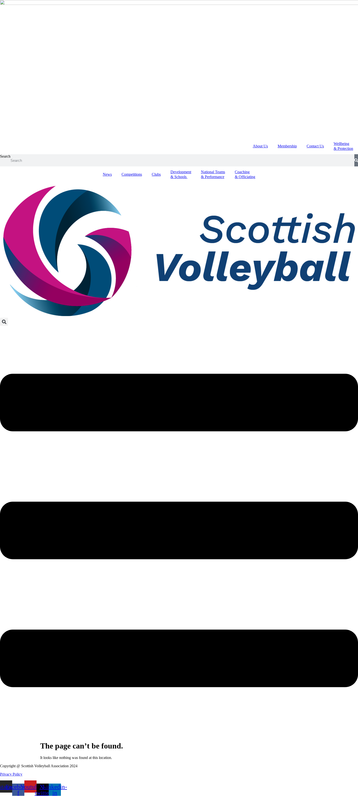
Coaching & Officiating (245, 174)
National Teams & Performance (213, 174)
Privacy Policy (11, 774)
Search (5, 156)
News (107, 174)
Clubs (156, 174)
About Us (260, 146)
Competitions (132, 174)
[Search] (356, 160)
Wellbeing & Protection (343, 146)
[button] (4, 322)
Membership (287, 146)
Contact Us (315, 146)
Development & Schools (180, 174)
